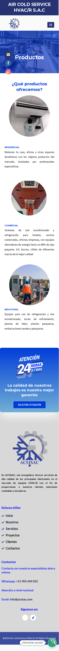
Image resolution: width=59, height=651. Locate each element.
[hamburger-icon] (50, 25)
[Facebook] (25, 618)
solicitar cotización (29, 404)
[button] (52, 642)
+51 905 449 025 (27, 581)
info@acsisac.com (21, 599)
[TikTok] (33, 618)
